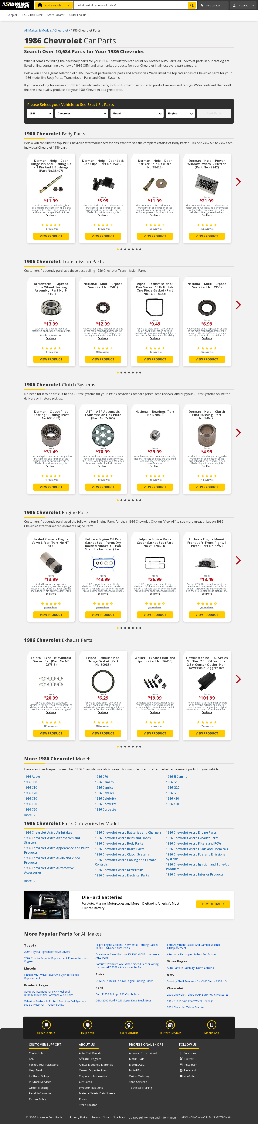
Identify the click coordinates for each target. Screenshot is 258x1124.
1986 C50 (30, 804)
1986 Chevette (106, 804)
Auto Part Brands (90, 1053)
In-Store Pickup (39, 1076)
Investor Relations (91, 1087)
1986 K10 (172, 798)
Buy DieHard (213, 904)
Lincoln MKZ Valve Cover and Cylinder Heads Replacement (51, 976)
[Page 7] (140, 249)
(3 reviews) (51, 229)
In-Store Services (40, 1082)
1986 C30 (30, 798)
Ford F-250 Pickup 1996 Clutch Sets (117, 994)
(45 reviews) (155, 607)
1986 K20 (172, 804)
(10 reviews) (103, 726)
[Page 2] (121, 249)
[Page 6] (136, 249)
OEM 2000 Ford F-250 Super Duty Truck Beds (123, 1000)
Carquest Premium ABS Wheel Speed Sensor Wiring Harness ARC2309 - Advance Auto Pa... (127, 965)
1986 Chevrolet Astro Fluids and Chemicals (197, 849)
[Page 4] (129, 249)
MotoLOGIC (136, 1064)
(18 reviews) (207, 607)
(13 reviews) (103, 352)
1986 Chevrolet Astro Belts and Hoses (123, 838)
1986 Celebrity (105, 798)
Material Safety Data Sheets (97, 1093)
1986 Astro (32, 777)
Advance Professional (143, 1053)
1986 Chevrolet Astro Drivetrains (119, 870)
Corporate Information (93, 1076)
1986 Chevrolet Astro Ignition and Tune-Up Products (197, 866)
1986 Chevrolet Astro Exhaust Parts (192, 838)
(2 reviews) (103, 479)
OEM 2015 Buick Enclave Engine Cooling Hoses (124, 981)
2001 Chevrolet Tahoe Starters (186, 1007)
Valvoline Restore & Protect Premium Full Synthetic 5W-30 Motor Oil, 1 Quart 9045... (55, 1002)
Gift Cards (85, 1082)
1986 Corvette (105, 809)
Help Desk (35, 1070)
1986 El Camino (176, 777)
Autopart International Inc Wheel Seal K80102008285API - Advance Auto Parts (48, 993)
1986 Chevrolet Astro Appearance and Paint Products (56, 850)
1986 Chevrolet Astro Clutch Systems (122, 854)
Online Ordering (139, 1076)
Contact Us (36, 1053)
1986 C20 (30, 793)
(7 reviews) (206, 726)
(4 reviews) (103, 229)
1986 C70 (101, 777)
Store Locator (88, 1105)
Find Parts (214, 113)
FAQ (31, 1059)
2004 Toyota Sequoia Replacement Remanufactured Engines (56, 959)
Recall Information (40, 1093)
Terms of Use (100, 1117)
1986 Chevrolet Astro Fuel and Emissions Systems (195, 856)
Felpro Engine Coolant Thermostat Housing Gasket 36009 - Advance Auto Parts (127, 946)
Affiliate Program (90, 1059)
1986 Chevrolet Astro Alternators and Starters (52, 840)
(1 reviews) (51, 479)
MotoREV (135, 1070)
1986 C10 (30, 787)
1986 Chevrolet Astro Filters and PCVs (194, 843)
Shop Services (138, 1082)
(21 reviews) (51, 726)
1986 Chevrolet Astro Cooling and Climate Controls (125, 862)
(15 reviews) (51, 607)
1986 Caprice (104, 787)
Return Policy (37, 1099)
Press (83, 1099)
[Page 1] (118, 249)
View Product (51, 236)
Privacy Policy (79, 1117)
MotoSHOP (136, 1059)
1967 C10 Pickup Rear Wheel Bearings (190, 1001)
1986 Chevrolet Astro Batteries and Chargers (128, 832)
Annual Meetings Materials (96, 1064)
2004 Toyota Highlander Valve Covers (47, 952)
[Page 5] (133, 249)
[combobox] (135, 5)
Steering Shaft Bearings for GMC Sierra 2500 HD (197, 981)
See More (51, 215)
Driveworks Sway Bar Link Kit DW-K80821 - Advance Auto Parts (128, 956)
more (28, 815)
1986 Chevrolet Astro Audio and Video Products (52, 860)
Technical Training (140, 1087)
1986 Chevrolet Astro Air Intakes (48, 832)
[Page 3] (125, 249)
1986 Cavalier (104, 793)
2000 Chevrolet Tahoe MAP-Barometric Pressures (197, 994)
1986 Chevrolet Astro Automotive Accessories (49, 870)
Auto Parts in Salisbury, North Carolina (190, 968)
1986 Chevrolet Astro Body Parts (119, 843)
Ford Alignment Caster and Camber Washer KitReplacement (193, 946)
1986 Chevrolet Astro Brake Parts (119, 849)
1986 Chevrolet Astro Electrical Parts (122, 875)
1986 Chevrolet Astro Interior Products (195, 874)
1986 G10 (172, 782)
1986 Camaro (104, 782)
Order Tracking (39, 1087)
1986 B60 (30, 782)
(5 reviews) (154, 229)
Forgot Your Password (44, 1064)
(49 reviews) (103, 607)
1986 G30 (172, 793)
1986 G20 (172, 787)
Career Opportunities (93, 1070)
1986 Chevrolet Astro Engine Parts (191, 832)
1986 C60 (30, 809)
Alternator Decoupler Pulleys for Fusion (191, 954)
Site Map (119, 1117)
